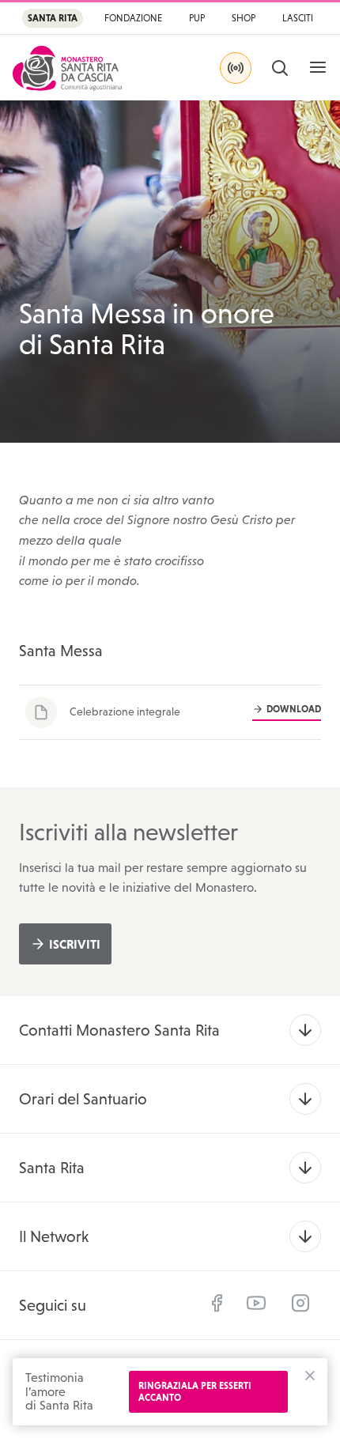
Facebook (216, 1303)
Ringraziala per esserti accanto (194, 1391)
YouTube (256, 1303)
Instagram (300, 1303)
